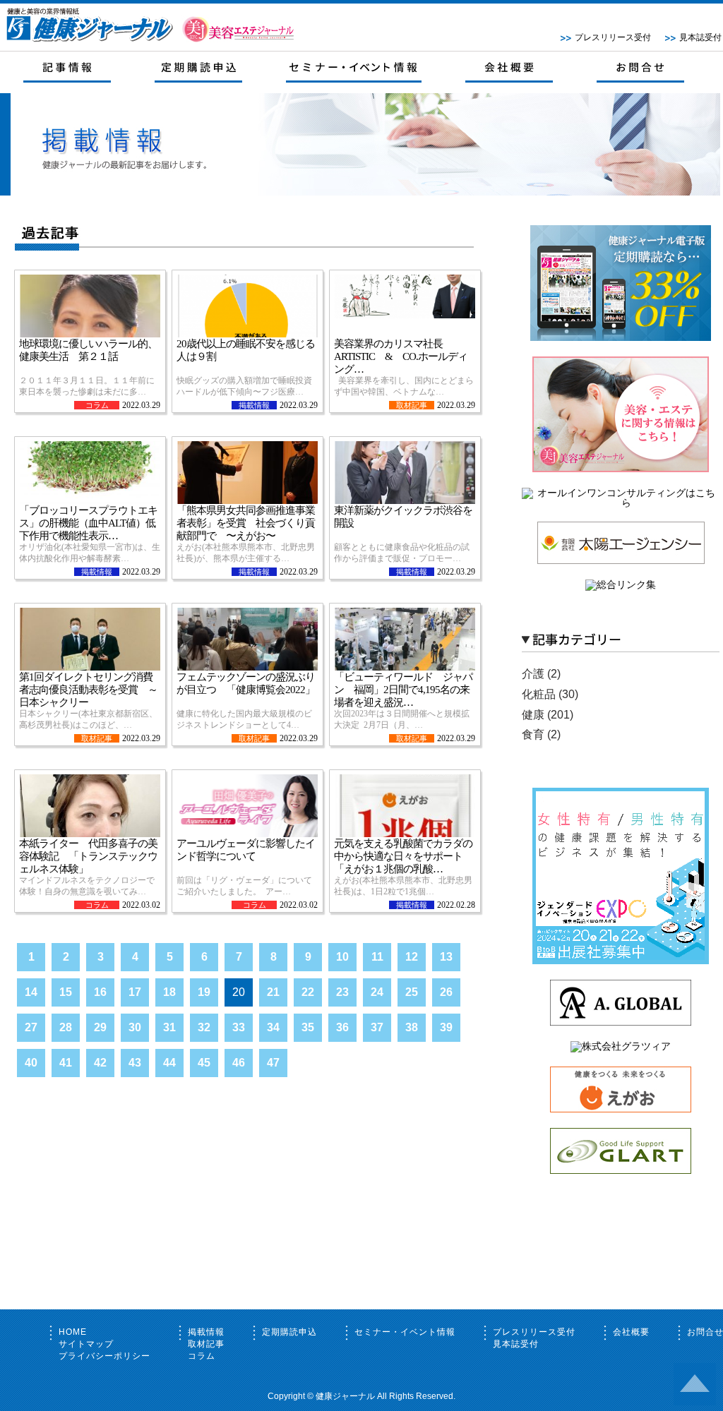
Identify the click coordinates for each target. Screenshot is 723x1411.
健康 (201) (547, 715)
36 (342, 1027)
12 (411, 957)
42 (100, 1063)
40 (31, 1063)
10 (342, 957)
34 (273, 1027)
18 (169, 992)
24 (377, 992)
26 (446, 992)
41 (65, 1063)
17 (135, 992)
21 (273, 992)
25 (411, 992)
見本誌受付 (700, 37)
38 (411, 1027)
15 (65, 992)
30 (135, 1027)
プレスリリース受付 (613, 37)
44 (169, 1063)
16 (100, 992)
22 (307, 992)
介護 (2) (541, 674)
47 (273, 1063)
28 (65, 1027)
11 (377, 957)
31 (169, 1027)
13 (446, 957)
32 (204, 1027)
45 (204, 1063)
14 (31, 992)
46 (238, 1063)
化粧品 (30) (550, 694)
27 (31, 1027)
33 (238, 1027)
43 (135, 1063)
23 (342, 992)
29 (100, 1027)
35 (307, 1027)
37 (377, 1027)
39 (446, 1027)
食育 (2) (541, 734)
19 (204, 992)
